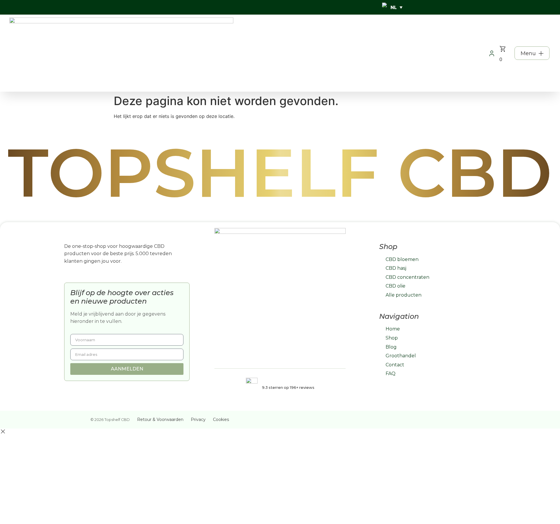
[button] (532, 53)
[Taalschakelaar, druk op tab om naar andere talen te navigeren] (392, 7)
